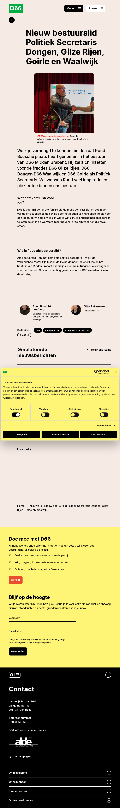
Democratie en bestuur (77, 330)
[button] (75, 8)
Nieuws (34, 505)
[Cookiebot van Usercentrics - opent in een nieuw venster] (96, 372)
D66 (38, 330)
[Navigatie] (106, 675)
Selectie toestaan (60, 434)
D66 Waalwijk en (50, 174)
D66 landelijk (52, 330)
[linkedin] (17, 674)
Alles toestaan (98, 434)
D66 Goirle (78, 174)
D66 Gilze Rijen (64, 168)
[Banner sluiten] (116, 372)
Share (23, 335)
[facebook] (11, 674)
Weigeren (22, 434)
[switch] (45, 414)
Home (21, 505)
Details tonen (104, 425)
